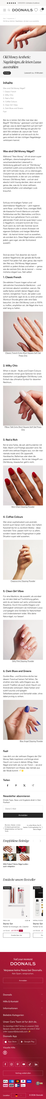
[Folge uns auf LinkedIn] (36, 1064)
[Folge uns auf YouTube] (24, 1064)
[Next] (40, 840)
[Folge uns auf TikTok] (30, 1064)
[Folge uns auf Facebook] (5, 1064)
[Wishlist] (36, 10)
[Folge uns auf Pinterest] (17, 1064)
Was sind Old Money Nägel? (14, 88)
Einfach (7, 73)
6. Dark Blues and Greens (13, 108)
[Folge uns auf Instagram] (11, 1064)
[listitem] (7, 785)
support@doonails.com (18, 1031)
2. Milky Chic (8, 95)
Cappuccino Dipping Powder (23, 581)
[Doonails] (22, 10)
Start (4, 18)
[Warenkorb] (41, 10)
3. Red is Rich (8, 98)
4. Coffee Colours (10, 101)
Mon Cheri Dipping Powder (23, 507)
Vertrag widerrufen (23, 1073)
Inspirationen (10, 18)
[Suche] (8, 10)
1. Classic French (9, 91)
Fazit (5, 111)
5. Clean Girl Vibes (10, 105)
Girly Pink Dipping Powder (23, 661)
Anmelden (23, 815)
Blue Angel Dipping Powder (31, 741)
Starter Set (8, 923)
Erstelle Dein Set (16, 935)
